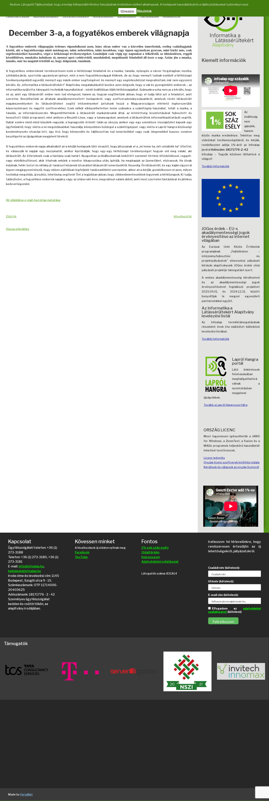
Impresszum (150, 557)
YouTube (81, 557)
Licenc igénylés (214, 457)
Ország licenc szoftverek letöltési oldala (231, 462)
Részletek (144, 11)
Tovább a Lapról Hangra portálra (225, 405)
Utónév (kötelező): (221, 581)
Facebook (82, 552)
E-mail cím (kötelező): (223, 595)
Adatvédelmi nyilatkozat (160, 561)
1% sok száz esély (155, 548)
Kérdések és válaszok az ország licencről (231, 467)
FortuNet (26, 794)
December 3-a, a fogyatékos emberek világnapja (99, 33)
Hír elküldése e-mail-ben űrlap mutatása (33, 200)
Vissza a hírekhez (17, 229)
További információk (215, 166)
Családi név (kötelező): (224, 567)
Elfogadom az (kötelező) (234, 610)
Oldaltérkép (150, 552)
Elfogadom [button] (127, 11)
